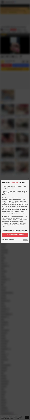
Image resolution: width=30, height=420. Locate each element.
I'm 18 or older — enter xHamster (15, 234)
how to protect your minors (8, 239)
